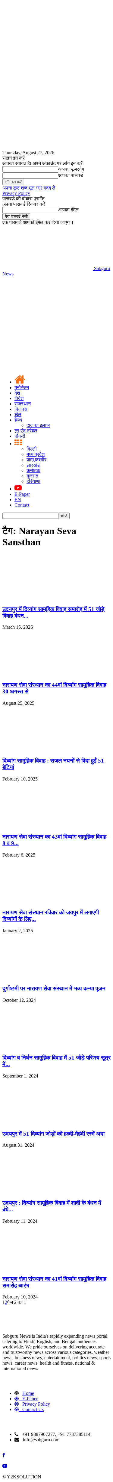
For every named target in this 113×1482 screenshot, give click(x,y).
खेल (17, 414)
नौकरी (19, 436)
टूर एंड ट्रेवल (25, 430)
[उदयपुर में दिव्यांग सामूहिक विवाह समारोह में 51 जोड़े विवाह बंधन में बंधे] (47, 597)
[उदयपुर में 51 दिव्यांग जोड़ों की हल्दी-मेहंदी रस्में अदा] (47, 1122)
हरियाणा (33, 481)
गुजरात (32, 475)
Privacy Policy (16, 193)
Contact (21, 504)
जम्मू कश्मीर (36, 459)
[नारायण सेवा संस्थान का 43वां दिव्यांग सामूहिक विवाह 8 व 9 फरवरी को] (47, 825)
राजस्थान (22, 403)
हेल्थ (18, 419)
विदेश (19, 398)
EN (17, 499)
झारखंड (33, 465)
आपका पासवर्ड (70, 175)
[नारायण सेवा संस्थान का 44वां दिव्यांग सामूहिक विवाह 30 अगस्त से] (47, 673)
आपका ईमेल (68, 209)
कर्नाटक (33, 470)
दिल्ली (32, 448)
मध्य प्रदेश (36, 454)
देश (17, 392)
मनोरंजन (21, 387)
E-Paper (22, 494)
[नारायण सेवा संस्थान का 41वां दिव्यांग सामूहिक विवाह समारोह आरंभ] (47, 1267)
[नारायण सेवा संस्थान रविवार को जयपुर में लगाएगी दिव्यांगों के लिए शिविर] (47, 901)
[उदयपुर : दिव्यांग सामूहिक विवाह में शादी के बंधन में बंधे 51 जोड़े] (47, 1191)
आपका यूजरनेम (71, 169)
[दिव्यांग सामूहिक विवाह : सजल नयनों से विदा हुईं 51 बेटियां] (47, 749)
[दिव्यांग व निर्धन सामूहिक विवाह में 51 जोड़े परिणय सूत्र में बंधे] (47, 1046)
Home (28, 1393)
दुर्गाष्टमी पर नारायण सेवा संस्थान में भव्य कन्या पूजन (53, 988)
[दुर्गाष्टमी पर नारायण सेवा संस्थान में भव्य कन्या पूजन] (47, 976)
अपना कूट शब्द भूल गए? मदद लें (28, 187)
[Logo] (47, 319)
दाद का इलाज (38, 425)
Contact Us (33, 1409)
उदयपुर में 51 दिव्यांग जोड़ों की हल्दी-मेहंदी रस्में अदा (53, 1134)
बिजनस (20, 409)
